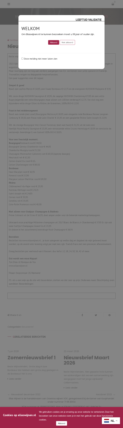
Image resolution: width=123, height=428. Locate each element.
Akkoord (61, 423)
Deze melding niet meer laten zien (40, 58)
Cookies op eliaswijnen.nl (19, 415)
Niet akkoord (67, 42)
